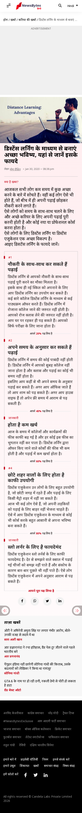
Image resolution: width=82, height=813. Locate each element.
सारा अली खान (13, 639)
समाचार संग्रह (51, 766)
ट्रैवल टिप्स (68, 713)
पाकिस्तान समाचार (58, 737)
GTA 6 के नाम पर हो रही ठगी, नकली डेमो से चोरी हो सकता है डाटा (40, 683)
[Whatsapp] (34, 601)
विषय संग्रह (69, 766)
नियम (45, 759)
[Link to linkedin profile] (46, 775)
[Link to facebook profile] (25, 775)
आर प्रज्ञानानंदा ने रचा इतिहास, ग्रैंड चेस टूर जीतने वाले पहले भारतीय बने (39, 650)
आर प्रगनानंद (12, 656)
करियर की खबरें (27, 20)
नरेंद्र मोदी (53, 713)
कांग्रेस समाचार (36, 713)
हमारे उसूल (9, 766)
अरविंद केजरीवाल (13, 713)
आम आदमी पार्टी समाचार (51, 721)
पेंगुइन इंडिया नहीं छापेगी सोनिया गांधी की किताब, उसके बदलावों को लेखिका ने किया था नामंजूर (37, 666)
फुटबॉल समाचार (12, 737)
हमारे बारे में (9, 759)
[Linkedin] (60, 601)
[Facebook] (22, 601)
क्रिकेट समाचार (63, 729)
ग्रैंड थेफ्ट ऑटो (12, 690)
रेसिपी (22, 745)
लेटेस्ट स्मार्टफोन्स (34, 737)
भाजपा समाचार (12, 729)
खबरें (13, 20)
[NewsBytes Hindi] (28, 6)
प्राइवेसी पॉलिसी (29, 759)
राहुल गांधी (9, 745)
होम (5, 20)
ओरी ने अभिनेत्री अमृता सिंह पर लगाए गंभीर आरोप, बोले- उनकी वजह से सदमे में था (37, 633)
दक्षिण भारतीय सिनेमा (42, 745)
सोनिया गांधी (11, 673)
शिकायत (24, 766)
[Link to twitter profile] (35, 775)
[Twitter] (47, 601)
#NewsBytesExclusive (18, 721)
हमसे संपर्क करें (61, 759)
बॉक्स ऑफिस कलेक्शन (38, 729)
